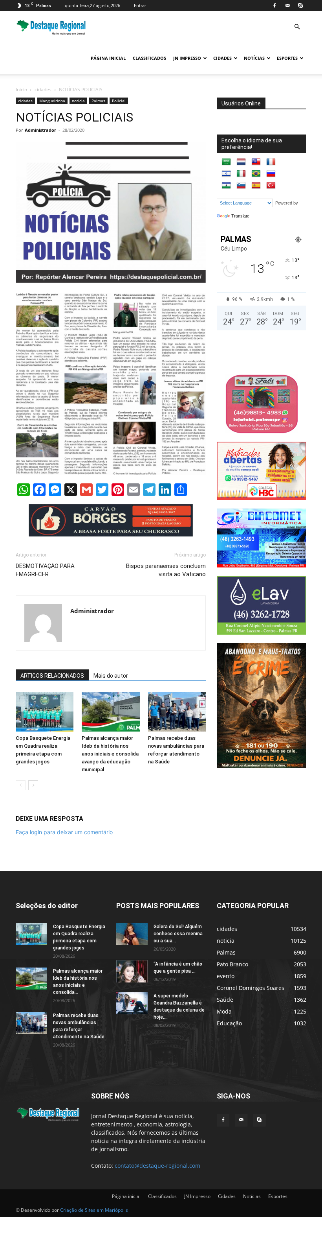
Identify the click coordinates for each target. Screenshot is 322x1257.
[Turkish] (271, 186)
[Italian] (241, 174)
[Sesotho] (226, 186)
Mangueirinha (52, 100)
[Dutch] (241, 162)
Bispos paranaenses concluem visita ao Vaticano (166, 570)
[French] (271, 162)
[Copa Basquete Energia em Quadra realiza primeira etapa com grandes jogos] (44, 712)
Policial (119, 100)
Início (21, 89)
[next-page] (33, 785)
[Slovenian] (241, 186)
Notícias (254, 58)
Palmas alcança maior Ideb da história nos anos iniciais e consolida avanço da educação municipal (110, 753)
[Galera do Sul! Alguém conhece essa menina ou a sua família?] (132, 934)
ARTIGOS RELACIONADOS (52, 676)
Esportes (287, 58)
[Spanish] (256, 186)
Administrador (40, 130)
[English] (256, 162)
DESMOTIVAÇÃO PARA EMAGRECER (45, 570)
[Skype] (300, 5)
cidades (43, 89)
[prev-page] (21, 785)
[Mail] (287, 5)
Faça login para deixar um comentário (64, 832)
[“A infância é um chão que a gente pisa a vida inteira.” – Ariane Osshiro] (132, 971)
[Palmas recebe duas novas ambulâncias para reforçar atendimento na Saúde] (177, 712)
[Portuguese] (256, 174)
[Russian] (271, 174)
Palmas (98, 100)
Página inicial (108, 58)
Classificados (149, 58)
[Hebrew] (226, 174)
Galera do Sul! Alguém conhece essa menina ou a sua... (178, 934)
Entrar (140, 5)
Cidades (222, 58)
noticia (78, 100)
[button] (296, 27)
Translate (240, 216)
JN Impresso (187, 58)
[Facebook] (274, 5)
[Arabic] (226, 162)
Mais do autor (110, 676)
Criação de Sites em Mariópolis (94, 1210)
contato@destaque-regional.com (157, 1165)
